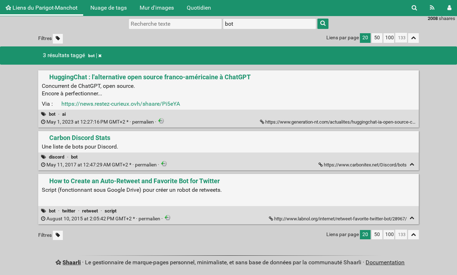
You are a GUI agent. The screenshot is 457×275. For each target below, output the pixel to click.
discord (56, 157)
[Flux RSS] (432, 8)
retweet (90, 211)
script (110, 211)
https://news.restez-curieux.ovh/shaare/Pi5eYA (120, 103)
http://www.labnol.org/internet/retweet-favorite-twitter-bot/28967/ (340, 218)
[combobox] (269, 23)
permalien (100, 122)
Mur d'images (157, 7)
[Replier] (412, 164)
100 (389, 38)
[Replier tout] (413, 38)
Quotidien (199, 7)
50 (377, 38)
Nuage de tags (108, 7)
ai (64, 114)
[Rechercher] (414, 8)
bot (91, 55)
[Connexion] (449, 8)
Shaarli (71, 262)
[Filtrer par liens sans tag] (58, 39)
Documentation (385, 262)
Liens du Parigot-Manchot (44, 7)
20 (365, 38)
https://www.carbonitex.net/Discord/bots (365, 165)
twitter (68, 211)
